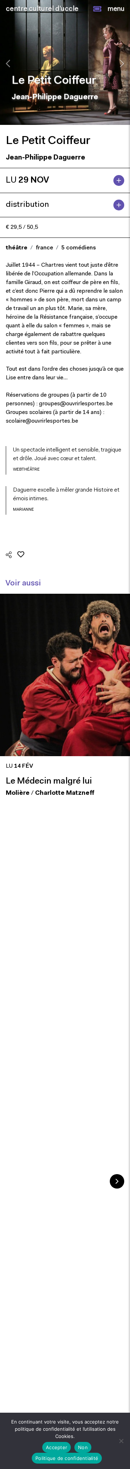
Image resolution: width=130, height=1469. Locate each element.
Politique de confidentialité (66, 1458)
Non (83, 1447)
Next (117, 1181)
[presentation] (8, 63)
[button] (97, 9)
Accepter (56, 1447)
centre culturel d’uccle (42, 9)
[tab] (65, 180)
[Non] (121, 1440)
